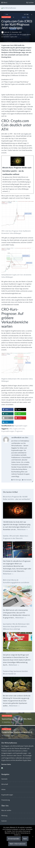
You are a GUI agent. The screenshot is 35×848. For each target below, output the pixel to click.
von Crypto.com (26, 134)
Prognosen (19, 431)
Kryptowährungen (6, 17)
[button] (8, 409)
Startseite (4, 779)
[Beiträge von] (2, 32)
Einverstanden (13, 838)
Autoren (4, 821)
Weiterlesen (22, 529)
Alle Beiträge (16, 480)
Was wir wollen (6, 810)
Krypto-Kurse (5, 760)
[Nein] (33, 836)
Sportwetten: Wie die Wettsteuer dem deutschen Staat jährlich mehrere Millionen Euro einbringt (16, 626)
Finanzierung (5, 800)
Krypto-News (27, 760)
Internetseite (27, 480)
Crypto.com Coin (19, 429)
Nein (25, 838)
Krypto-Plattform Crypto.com (13, 61)
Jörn (5, 32)
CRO (10, 429)
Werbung (4, 815)
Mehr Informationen (17, 844)
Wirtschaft (4, 784)
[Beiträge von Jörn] (6, 440)
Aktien (3, 789)
